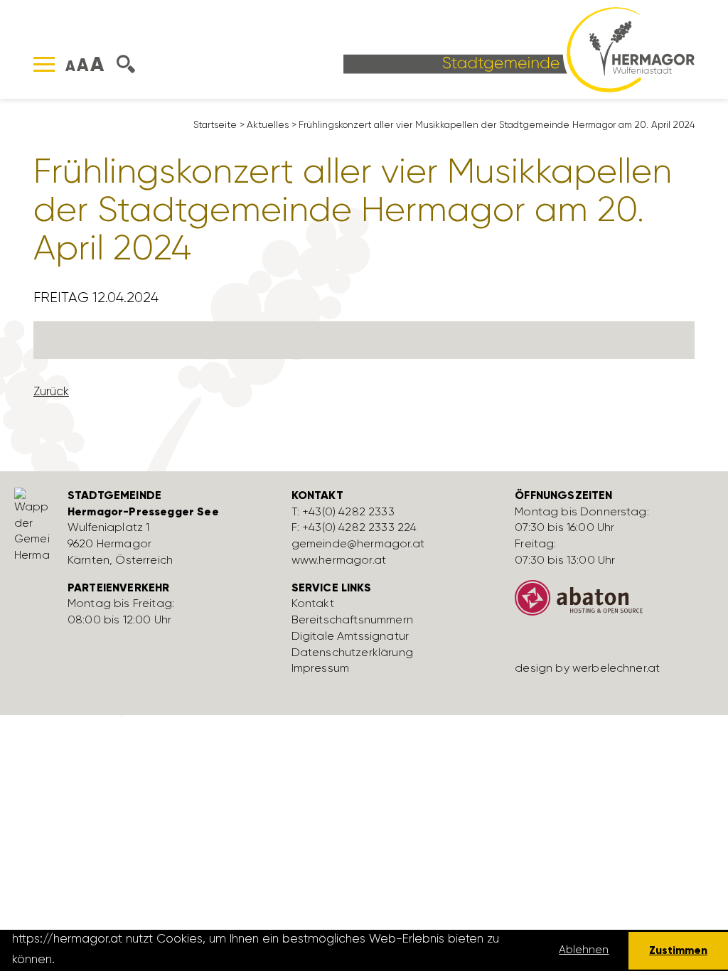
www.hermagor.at (338, 560)
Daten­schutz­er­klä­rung (352, 652)
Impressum (320, 668)
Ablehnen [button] (584, 949)
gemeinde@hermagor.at (357, 543)
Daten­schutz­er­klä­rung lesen (137, 959)
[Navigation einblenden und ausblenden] (44, 64)
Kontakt (312, 603)
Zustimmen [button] (678, 950)
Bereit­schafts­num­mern (352, 619)
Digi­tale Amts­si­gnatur (350, 636)
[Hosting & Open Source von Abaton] (616, 603)
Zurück (51, 391)
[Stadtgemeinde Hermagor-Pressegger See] (519, 48)
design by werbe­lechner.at (587, 668)
